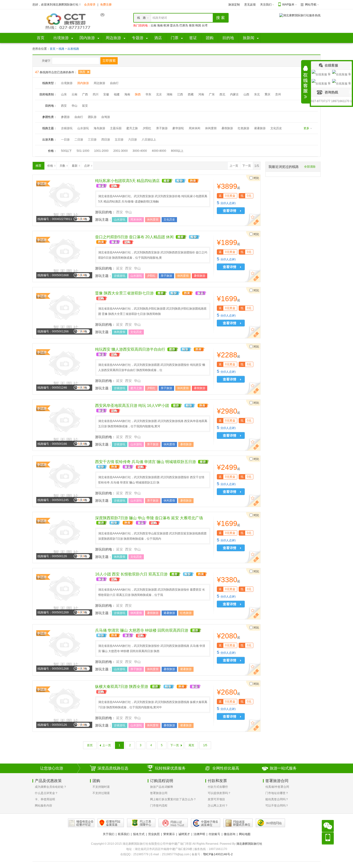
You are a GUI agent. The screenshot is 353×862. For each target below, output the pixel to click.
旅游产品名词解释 (161, 787)
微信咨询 (229, 834)
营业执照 (154, 834)
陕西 (82, 71)
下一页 (246, 165)
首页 (52, 48)
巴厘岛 (183, 25)
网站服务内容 (43, 805)
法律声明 (199, 834)
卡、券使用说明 (45, 799)
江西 (180, 94)
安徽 (106, 94)
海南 (160, 25)
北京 (159, 94)
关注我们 (266, 4)
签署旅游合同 (158, 793)
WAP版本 (288, 4)
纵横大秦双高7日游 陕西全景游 (121, 687)
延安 (85, 105)
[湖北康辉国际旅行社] (68, 21)
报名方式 (139, 834)
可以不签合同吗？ (276, 805)
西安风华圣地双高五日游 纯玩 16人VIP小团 (132, 405)
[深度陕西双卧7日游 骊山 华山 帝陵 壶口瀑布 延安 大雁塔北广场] (64, 537)
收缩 (305, 82)
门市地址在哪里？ (276, 793)
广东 (212, 94)
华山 (74, 105)
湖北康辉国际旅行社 (249, 843)
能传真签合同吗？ (276, 799)
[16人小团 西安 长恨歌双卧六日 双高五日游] (64, 593)
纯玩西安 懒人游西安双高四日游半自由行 (130, 349)
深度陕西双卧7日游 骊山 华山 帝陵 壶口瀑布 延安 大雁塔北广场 (149, 518)
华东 (148, 94)
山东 (64, 94)
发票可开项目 (216, 799)
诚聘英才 (184, 834)
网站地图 (244, 834)
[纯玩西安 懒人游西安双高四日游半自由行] (64, 368)
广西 (85, 94)
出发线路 (73, 48)
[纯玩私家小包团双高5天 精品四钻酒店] (64, 200)
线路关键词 (159, 17)
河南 (201, 94)
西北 (222, 94)
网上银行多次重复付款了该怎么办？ (173, 799)
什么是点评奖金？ (46, 793)
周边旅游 (99, 83)
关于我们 (108, 834)
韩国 (198, 25)
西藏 (191, 94)
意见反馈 (250, 4)
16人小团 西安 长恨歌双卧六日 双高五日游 (131, 574)
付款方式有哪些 (218, 787)
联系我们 (123, 834)
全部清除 (310, 166)
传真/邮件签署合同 (277, 787)
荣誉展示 (169, 834)
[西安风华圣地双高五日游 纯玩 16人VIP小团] (64, 425)
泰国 (192, 25)
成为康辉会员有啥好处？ (51, 787)
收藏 (253, 220)
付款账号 (214, 834)
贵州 (278, 94)
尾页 (191, 745)
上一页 (234, 165)
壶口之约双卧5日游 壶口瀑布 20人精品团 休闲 (134, 237)
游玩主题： (103, 219)
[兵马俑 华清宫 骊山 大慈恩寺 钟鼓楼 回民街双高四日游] (64, 649)
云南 (153, 25)
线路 (62, 48)
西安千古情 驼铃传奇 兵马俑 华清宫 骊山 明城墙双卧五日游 (145, 462)
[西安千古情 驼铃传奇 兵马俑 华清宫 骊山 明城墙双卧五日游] (64, 481)
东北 (257, 94)
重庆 (267, 94)
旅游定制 (234, 4)
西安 (64, 105)
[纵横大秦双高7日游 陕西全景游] (64, 706)
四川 (95, 94)
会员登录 (90, 4)
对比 (256, 178)
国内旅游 (83, 83)
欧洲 (166, 25)
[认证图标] (81, 823)
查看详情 (229, 211)
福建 (117, 94)
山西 (246, 94)
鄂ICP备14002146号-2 (218, 854)
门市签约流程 (158, 805)
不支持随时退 (101, 787)
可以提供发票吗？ (219, 793)
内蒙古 (234, 94)
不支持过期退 (101, 793)
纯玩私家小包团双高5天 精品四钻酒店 (127, 181)
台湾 (204, 25)
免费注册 (106, 4)
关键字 (46, 60)
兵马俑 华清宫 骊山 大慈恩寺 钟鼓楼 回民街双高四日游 (141, 630)
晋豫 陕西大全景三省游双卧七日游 (124, 293)
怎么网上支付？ (218, 805)
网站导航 (310, 4)
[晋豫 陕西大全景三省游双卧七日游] (64, 312)
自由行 (114, 83)
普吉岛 (174, 25)
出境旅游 (67, 83)
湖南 (169, 94)
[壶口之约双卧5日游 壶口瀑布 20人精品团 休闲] (64, 256)
